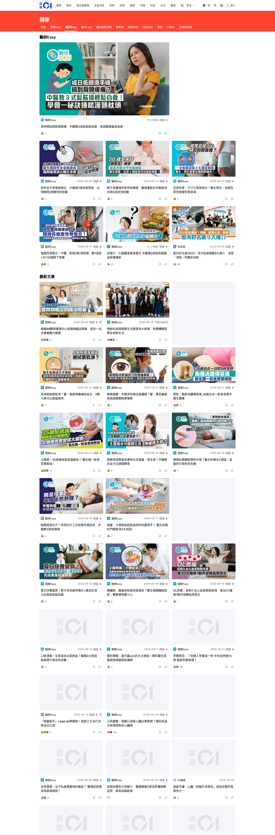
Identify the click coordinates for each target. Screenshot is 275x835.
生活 (163, 5)
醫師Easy (71, 27)
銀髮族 (120, 27)
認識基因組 (185, 27)
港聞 (58, 5)
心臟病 (171, 27)
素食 (159, 27)
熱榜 (122, 5)
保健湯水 (148, 27)
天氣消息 (99, 5)
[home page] (45, 5)
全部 (43, 27)
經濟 (183, 5)
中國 (142, 5)
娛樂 (68, 5)
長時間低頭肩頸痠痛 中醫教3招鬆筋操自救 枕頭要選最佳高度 (82, 126)
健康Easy (55, 27)
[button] (160, 133)
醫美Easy (86, 27)
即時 (112, 5)
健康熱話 (133, 27)
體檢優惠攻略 (104, 27)
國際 (132, 5)
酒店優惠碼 (82, 5)
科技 (152, 5)
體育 (173, 5)
